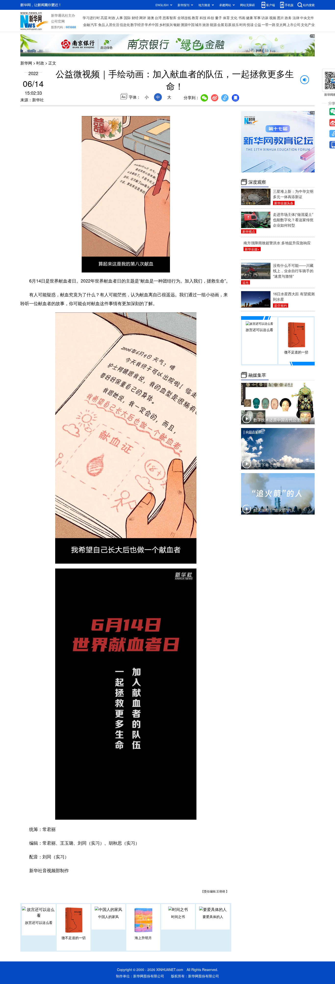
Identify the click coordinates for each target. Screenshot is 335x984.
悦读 (250, 24)
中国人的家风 (108, 916)
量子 (218, 17)
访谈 (264, 17)
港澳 (150, 17)
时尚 (242, 24)
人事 (119, 17)
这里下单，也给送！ (271, 465)
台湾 (158, 17)
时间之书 (178, 916)
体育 (226, 17)
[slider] (152, 267)
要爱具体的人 (213, 916)
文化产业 (308, 24)
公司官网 (58, 21)
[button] (85, 267)
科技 (203, 17)
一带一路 (268, 24)
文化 (234, 17)
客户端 (270, 5)
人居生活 (112, 24)
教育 (195, 17)
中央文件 (307, 17)
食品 (101, 24)
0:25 (95, 268)
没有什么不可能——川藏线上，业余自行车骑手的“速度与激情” (293, 271)
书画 (241, 17)
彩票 (228, 24)
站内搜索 (309, 5)
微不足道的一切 (74, 937)
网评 (142, 17)
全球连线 (184, 17)
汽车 (93, 24)
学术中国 (151, 24)
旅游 (205, 24)
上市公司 (293, 24)
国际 (127, 17)
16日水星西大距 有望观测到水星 (294, 296)
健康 (249, 17)
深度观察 (257, 182)
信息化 (125, 24)
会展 (220, 24)
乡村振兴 (166, 24)
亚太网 (281, 24)
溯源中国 (187, 24)
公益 (257, 24)
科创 (210, 17)
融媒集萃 (257, 375)
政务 (288, 17)
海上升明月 (143, 937)
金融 (86, 24)
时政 (111, 17)
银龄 (176, 24)
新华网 (26, 63)
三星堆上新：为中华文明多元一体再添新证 (293, 194)
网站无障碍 (247, 5)
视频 (272, 17)
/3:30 (103, 268)
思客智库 (169, 17)
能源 (213, 24)
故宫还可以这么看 (38, 922)
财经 (135, 17)
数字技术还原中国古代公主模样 (280, 420)
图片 (280, 17)
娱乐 (235, 24)
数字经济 (137, 24)
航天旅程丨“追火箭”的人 (274, 510)
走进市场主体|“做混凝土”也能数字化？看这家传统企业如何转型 (293, 220)
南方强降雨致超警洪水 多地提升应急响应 (277, 242)
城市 (198, 24)
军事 (257, 17)
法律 (296, 17)
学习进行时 (91, 17)
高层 (104, 17)
